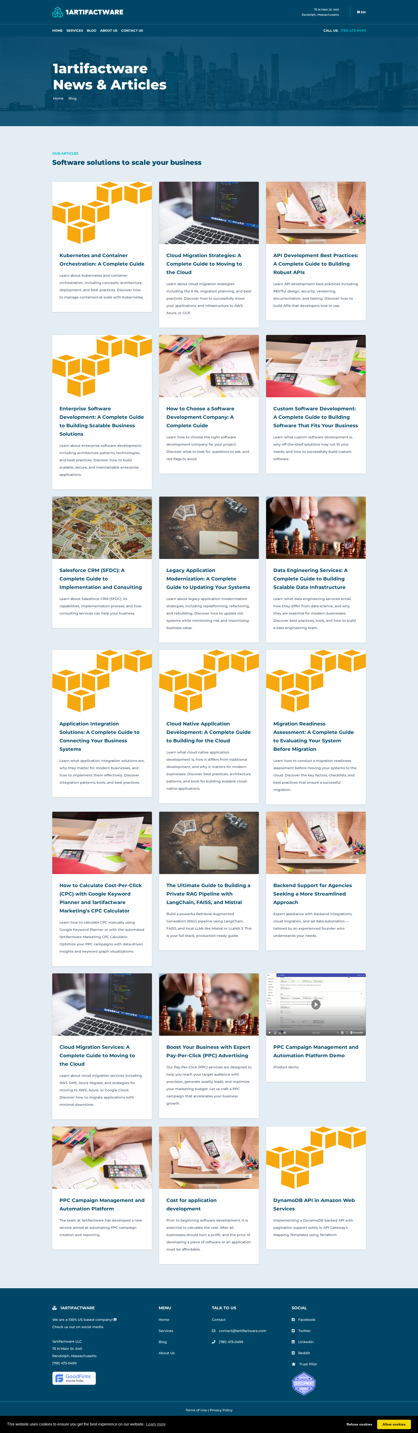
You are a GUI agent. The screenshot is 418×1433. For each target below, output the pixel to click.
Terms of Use (196, 1410)
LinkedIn (306, 1342)
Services (75, 30)
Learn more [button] (156, 1424)
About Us (108, 30)
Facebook (306, 1319)
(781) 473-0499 (344, 30)
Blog (91, 30)
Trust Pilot (308, 1364)
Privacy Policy (221, 1410)
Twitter (304, 1331)
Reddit (304, 1353)
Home (57, 30)
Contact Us (132, 30)
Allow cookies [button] (394, 1424)
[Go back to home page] (87, 12)
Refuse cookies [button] (359, 1424)
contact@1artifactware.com (242, 1331)
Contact (219, 1319)
